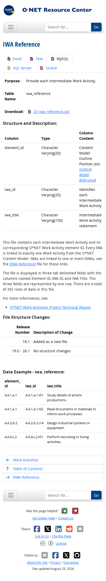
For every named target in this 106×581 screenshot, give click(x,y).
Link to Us (42, 536)
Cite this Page (61, 536)
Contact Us (66, 518)
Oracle (51, 68)
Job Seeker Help (43, 518)
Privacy (55, 562)
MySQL (62, 58)
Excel (17, 58)
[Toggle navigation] (11, 26)
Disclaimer (71, 562)
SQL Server (22, 68)
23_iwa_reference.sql (51, 111)
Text (39, 58)
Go (96, 26)
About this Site (37, 562)
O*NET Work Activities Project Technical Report (50, 307)
